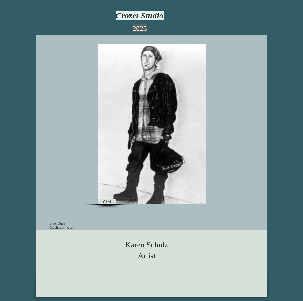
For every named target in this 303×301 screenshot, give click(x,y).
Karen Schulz (146, 245)
